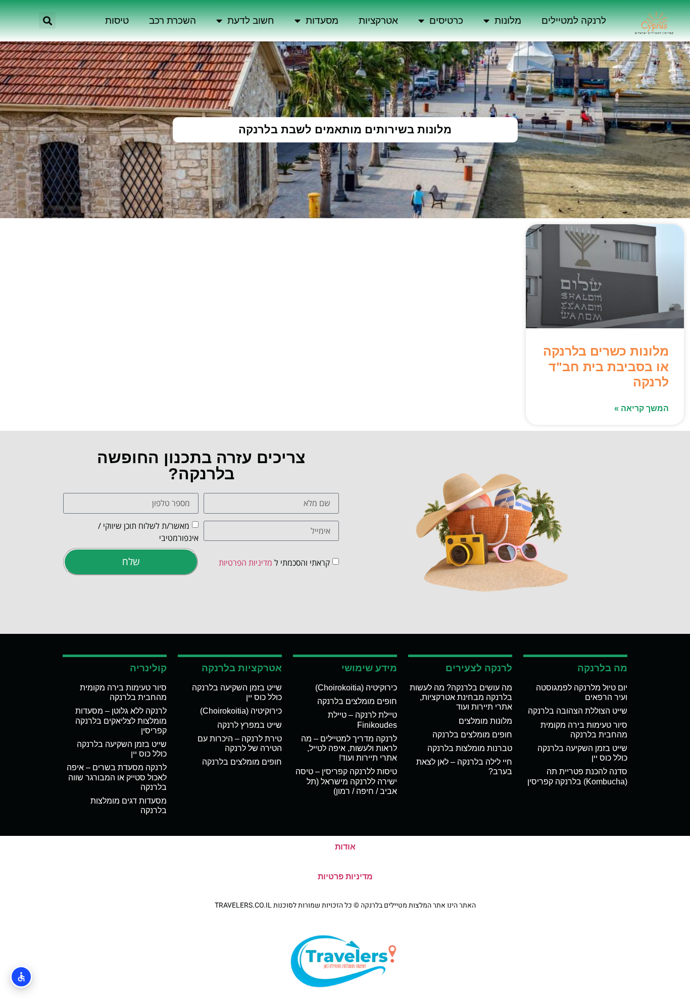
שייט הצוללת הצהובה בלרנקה (577, 711)
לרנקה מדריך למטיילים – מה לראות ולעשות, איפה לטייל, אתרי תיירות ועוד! (349, 748)
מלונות (508, 20)
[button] (47, 20)
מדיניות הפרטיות (245, 562)
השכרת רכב (172, 20)
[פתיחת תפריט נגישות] (21, 977)
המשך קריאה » (641, 408)
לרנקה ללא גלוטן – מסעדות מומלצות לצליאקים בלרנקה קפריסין (121, 720)
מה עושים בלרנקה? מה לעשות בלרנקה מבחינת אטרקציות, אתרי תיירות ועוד (461, 697)
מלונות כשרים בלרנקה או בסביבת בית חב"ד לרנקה (606, 366)
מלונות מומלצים (485, 721)
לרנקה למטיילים (573, 20)
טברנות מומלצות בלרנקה (469, 748)
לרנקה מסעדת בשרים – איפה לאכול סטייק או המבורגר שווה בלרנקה (117, 777)
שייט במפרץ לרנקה (249, 725)
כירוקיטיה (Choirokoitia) (356, 687)
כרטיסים (446, 20)
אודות (345, 846)
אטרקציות (378, 20)
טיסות (117, 20)
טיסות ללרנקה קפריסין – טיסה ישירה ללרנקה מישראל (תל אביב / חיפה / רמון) (346, 781)
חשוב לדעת (250, 20)
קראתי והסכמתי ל (274, 562)
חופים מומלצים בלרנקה (472, 734)
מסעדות (322, 20)
